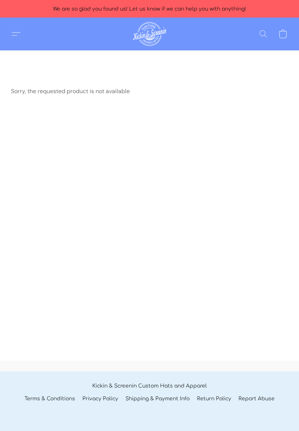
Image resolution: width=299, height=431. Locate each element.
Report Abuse (256, 398)
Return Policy (214, 398)
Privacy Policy (100, 398)
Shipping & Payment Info (157, 398)
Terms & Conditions (49, 398)
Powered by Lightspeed (149, 411)
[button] (149, 34)
